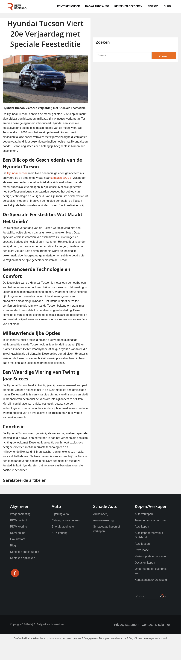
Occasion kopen (145, 562)
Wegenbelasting (20, 514)
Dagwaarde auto (113, 6)
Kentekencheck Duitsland (151, 579)
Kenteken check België (24, 551)
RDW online (17, 532)
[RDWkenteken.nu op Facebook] (15, 573)
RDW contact (18, 520)
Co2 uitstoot (17, 539)
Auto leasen (142, 543)
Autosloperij (100, 514)
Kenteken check (91, 6)
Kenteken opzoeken (137, 6)
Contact (147, 624)
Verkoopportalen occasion (151, 556)
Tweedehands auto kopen (151, 520)
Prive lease (142, 550)
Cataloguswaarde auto (66, 520)
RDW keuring (18, 526)
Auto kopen (142, 526)
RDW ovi (156, 6)
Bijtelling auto (60, 514)
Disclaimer (162, 624)
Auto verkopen (144, 514)
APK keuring (60, 532)
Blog (168, 6)
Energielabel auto (63, 526)
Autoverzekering (103, 520)
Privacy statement (126, 624)
